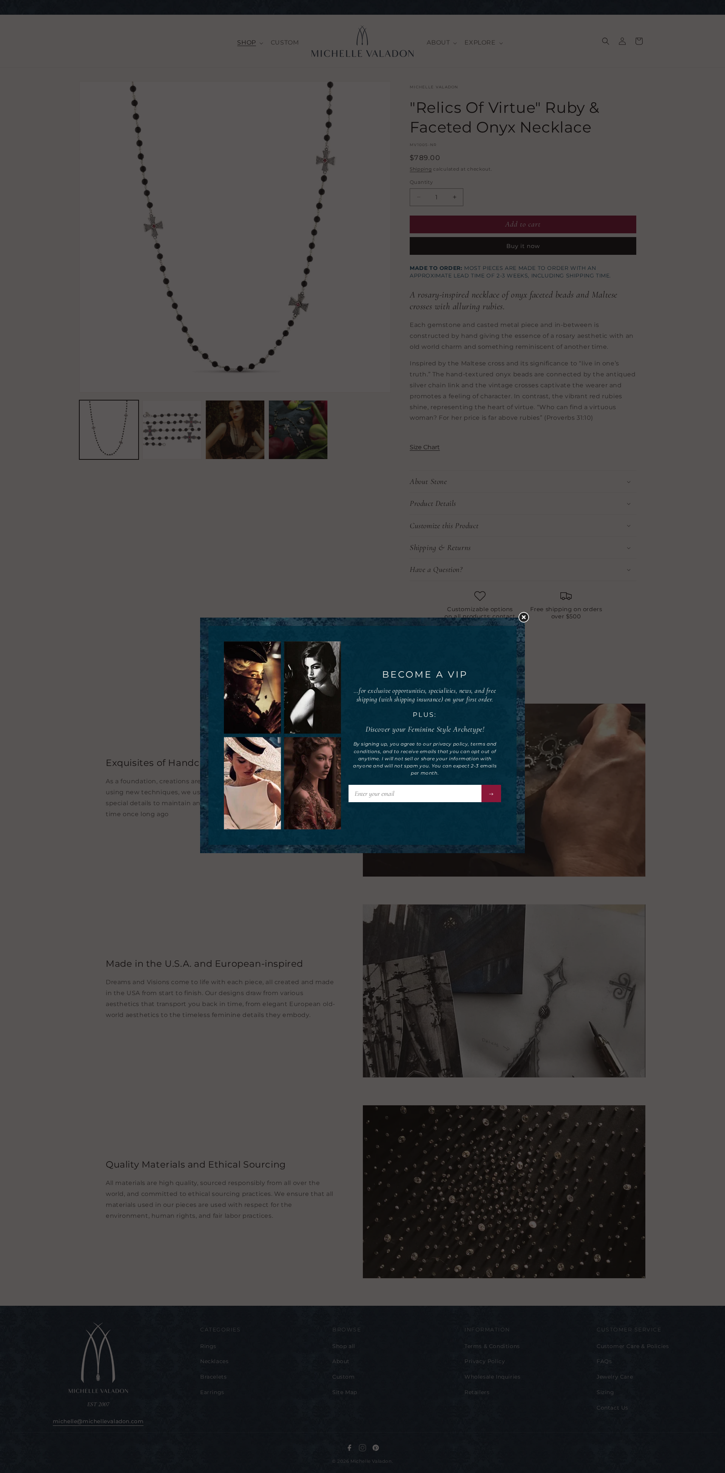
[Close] (527, 620)
